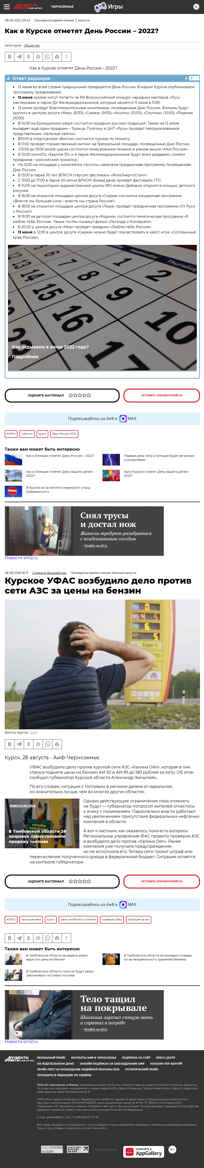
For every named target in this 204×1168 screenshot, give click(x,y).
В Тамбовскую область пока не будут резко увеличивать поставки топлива (60, 973)
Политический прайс (141, 1069)
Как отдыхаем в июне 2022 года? (50, 346)
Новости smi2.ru (21, 557)
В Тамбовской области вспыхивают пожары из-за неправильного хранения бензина (158, 957)
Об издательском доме (55, 1063)
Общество (32, 45)
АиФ (33, 732)
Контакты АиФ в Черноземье (93, 1057)
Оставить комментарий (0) (161, 395)
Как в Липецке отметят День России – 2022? (60, 456)
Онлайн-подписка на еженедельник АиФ (112, 1063)
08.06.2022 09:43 (17, 20)
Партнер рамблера (106, 1149)
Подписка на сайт (136, 1057)
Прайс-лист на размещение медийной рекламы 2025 (78, 1069)
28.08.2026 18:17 (16, 573)
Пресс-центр (165, 1057)
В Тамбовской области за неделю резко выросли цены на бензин (57, 957)
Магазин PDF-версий (166, 1063)
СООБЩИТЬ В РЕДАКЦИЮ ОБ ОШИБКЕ (64, 1075)
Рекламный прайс (51, 1057)
